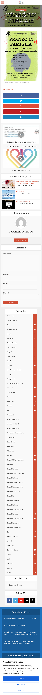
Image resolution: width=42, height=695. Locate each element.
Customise (21, 685)
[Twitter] (15, 600)
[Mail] (26, 600)
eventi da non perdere (23, 182)
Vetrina (32, 183)
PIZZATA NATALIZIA (25, 185)
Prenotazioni (21, 10)
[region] (21, 676)
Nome (6, 274)
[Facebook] (9, 600)
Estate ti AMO (25, 193)
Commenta (16, 19)
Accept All (21, 679)
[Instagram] (32, 600)
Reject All (21, 690)
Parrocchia (34, 182)
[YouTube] (21, 600)
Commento (7, 254)
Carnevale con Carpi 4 (25, 203)
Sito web (6, 293)
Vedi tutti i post (21, 240)
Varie (26, 183)
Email (5, 284)
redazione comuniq (30, 19)
